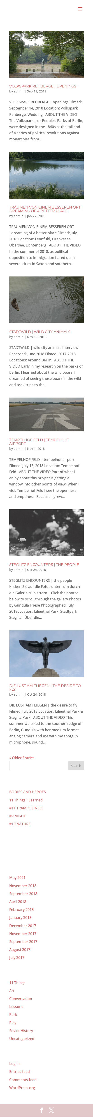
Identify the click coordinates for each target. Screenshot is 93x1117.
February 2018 (21, 909)
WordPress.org (22, 1087)
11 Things (17, 982)
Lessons (16, 1006)
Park (13, 1014)
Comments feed (23, 1079)
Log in (14, 1063)
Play (12, 1022)
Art (11, 990)
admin (18, 91)
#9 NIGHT (17, 815)
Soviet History (21, 1030)
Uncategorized (21, 1038)
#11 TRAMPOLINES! (25, 808)
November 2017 (22, 933)
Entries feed (19, 1071)
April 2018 (17, 901)
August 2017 (19, 949)
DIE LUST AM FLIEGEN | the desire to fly (45, 688)
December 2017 (22, 925)
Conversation (20, 998)
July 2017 (16, 957)
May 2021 (17, 877)
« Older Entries (22, 757)
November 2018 (22, 885)
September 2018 (23, 893)
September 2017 (23, 941)
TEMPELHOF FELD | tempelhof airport (39, 442)
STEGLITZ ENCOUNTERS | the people (44, 564)
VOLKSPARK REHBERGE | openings (42, 86)
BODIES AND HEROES (27, 791)
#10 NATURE (19, 823)
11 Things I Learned (26, 800)
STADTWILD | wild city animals (39, 332)
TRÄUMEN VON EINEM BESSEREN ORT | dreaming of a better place (46, 209)
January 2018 (20, 917)
